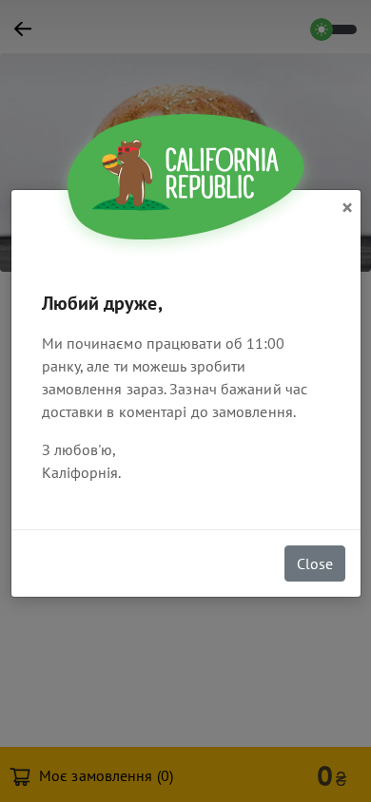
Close (315, 563)
